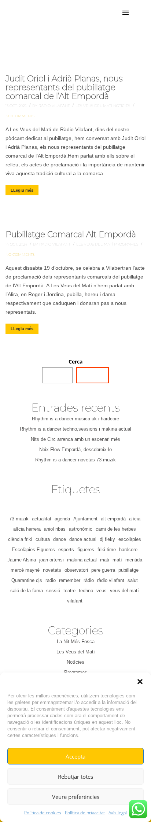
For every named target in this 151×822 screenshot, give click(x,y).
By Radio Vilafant (51, 105)
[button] (140, 681)
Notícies (122, 105)
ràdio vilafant (110, 580)
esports (66, 549)
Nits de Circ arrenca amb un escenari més (75, 439)
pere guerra (103, 570)
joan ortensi (51, 560)
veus (101, 590)
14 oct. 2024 (16, 244)
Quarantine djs (26, 580)
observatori (76, 570)
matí (117, 560)
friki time (106, 549)
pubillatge (128, 570)
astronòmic (80, 529)
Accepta (75, 756)
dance (59, 539)
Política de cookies (42, 813)
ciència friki (20, 539)
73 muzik (19, 518)
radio (50, 580)
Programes (126, 244)
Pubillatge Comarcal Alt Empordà (70, 234)
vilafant (74, 601)
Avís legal (117, 813)
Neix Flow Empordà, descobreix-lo (75, 449)
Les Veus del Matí (94, 105)
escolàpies (129, 539)
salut (133, 580)
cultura (43, 539)
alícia (134, 518)
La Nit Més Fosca (76, 641)
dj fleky (107, 539)
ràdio (89, 580)
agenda (62, 518)
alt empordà (113, 518)
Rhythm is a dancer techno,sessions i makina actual (75, 429)
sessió (53, 590)
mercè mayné (25, 570)
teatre (69, 590)
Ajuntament (85, 518)
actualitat (41, 518)
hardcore (128, 549)
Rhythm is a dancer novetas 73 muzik (75, 459)
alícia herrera (27, 529)
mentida (133, 560)
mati (104, 560)
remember (69, 580)
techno (86, 590)
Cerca (75, 361)
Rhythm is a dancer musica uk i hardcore (75, 418)
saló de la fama (26, 590)
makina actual (82, 560)
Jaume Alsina (21, 560)
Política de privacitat (85, 813)
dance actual (82, 539)
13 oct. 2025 (16, 105)
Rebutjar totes (75, 776)
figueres (85, 549)
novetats (52, 570)
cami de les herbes (116, 529)
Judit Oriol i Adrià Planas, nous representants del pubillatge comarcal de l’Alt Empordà (64, 87)
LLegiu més (22, 190)
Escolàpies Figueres (33, 549)
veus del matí (124, 590)
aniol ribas (55, 529)
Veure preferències (75, 796)
